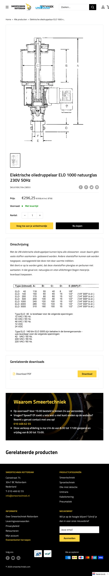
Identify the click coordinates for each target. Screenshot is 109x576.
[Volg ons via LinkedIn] (18, 558)
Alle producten (20, 19)
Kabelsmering (66, 497)
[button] (100, 574)
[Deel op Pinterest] (86, 187)
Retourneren (12, 531)
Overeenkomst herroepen (18, 539)
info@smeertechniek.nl (18, 496)
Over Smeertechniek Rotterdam (22, 516)
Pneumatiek (65, 501)
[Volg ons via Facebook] (8, 558)
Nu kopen (77, 226)
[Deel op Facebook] (81, 187)
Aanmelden (69, 538)
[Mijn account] (103, 7)
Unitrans (63, 492)
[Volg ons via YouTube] (13, 558)
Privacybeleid (12, 526)
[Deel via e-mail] (97, 187)
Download (87, 374)
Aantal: (13, 215)
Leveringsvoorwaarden (17, 521)
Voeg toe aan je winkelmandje (31, 226)
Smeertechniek (67, 477)
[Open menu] (7, 7)
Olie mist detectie (68, 487)
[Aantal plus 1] (25, 215)
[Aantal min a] (40, 215)
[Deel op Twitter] (92, 187)
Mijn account (12, 536)
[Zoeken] (92, 7)
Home (8, 19)
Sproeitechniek (67, 482)
